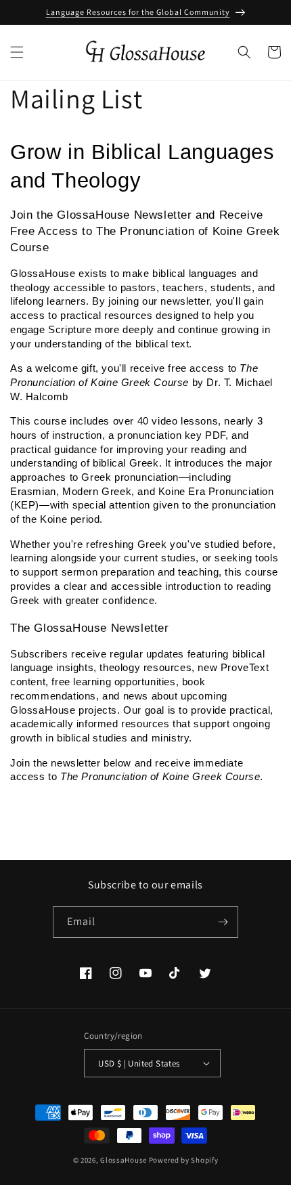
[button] (17, 52)
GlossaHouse (123, 1160)
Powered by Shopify (184, 1160)
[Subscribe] (223, 922)
